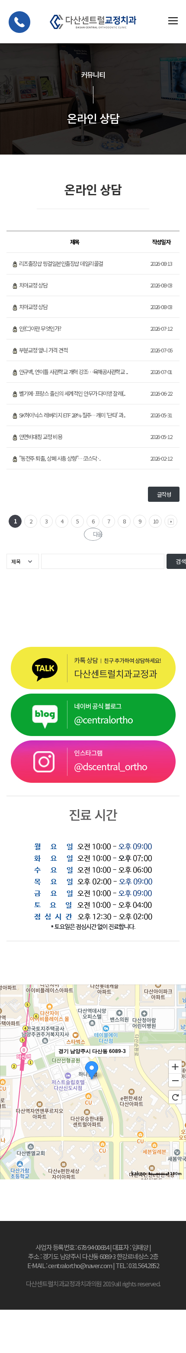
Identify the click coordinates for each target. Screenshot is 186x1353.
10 (155, 521)
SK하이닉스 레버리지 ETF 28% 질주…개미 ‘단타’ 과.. (72, 415)
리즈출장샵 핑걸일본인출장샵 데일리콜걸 (61, 263)
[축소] (175, 1080)
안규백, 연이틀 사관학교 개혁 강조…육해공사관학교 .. (73, 372)
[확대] (175, 1066)
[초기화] (175, 1097)
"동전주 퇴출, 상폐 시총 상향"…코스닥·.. (60, 458)
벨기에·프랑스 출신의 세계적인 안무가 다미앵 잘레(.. (72, 393)
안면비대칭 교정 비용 (40, 437)
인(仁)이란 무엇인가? (40, 328)
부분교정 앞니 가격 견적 (43, 350)
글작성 (164, 494)
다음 (97, 534)
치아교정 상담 (33, 285)
